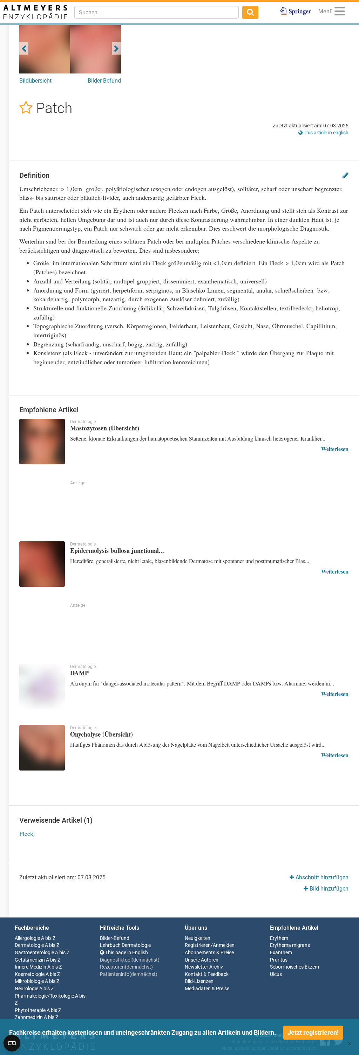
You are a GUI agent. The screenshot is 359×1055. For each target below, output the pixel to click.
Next (116, 48)
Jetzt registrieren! (313, 1032)
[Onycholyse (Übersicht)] (42, 748)
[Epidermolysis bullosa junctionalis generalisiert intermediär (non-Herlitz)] (42, 564)
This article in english (325, 132)
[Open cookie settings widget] (12, 1043)
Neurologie (26, 989)
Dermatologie (29, 945)
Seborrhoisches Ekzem (294, 967)
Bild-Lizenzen (199, 981)
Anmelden (224, 945)
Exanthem (281, 953)
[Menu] (340, 12)
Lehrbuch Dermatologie (125, 945)
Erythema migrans (290, 945)
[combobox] (156, 12)
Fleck (26, 833)
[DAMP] (42, 686)
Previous (23, 48)
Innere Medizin (30, 967)
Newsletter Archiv (204, 967)
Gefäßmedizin (30, 960)
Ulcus (276, 974)
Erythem (279, 938)
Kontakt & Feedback (207, 974)
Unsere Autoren (201, 960)
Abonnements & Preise (209, 953)
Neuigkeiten (197, 938)
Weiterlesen (334, 449)
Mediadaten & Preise (207, 989)
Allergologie (27, 938)
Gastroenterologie (34, 953)
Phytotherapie (30, 1010)
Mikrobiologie (29, 981)
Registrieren (198, 945)
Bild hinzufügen (328, 888)
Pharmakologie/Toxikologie (44, 996)
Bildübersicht (35, 80)
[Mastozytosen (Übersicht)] (42, 441)
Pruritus (278, 960)
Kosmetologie (30, 974)
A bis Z (48, 938)
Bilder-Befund (104, 80)
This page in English (126, 953)
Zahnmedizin (29, 1017)
